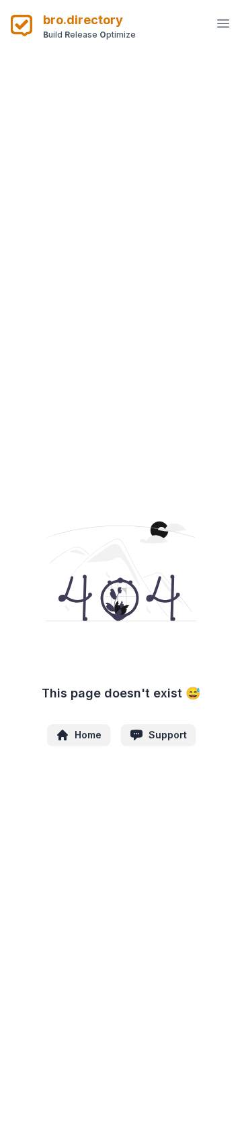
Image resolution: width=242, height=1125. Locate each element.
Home (88, 734)
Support (168, 734)
